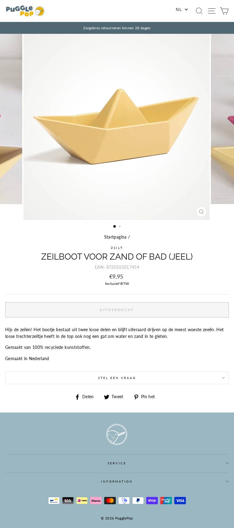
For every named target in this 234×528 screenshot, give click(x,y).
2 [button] (120, 227)
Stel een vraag (117, 378)
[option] (117, 28)
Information (117, 481)
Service (117, 463)
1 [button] (114, 226)
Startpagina (115, 237)
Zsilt (117, 248)
